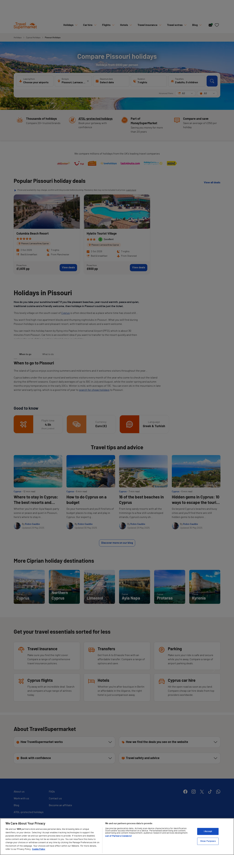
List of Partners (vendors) (118, 836)
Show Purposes (208, 841)
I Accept (208, 831)
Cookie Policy (38, 849)
